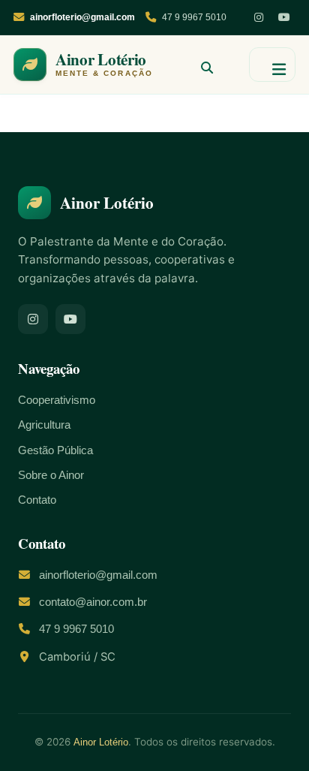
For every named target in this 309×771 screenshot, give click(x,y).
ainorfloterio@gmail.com (98, 575)
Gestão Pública (55, 450)
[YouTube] (284, 17)
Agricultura (44, 425)
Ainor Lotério (101, 742)
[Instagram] (259, 17)
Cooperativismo (56, 400)
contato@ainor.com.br (93, 602)
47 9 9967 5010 (194, 17)
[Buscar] (201, 64)
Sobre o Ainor (51, 475)
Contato (37, 500)
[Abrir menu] (272, 64)
